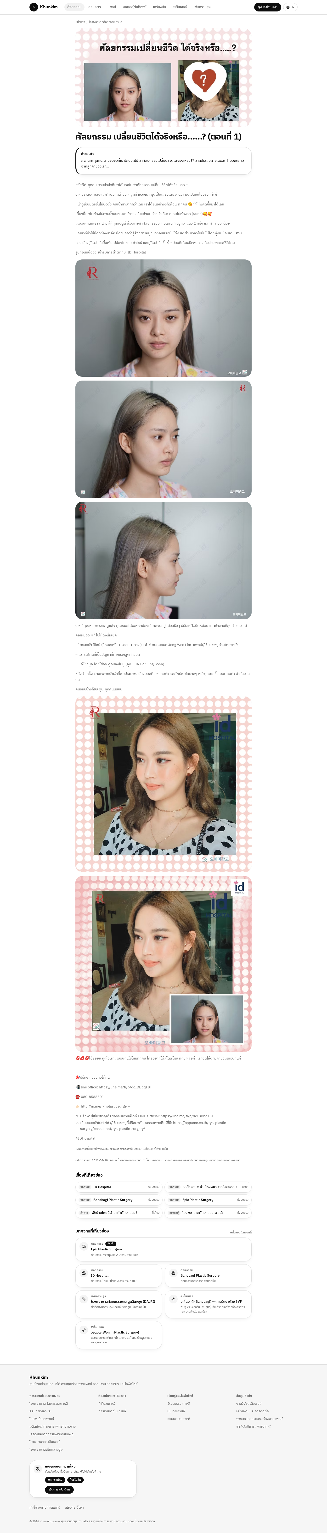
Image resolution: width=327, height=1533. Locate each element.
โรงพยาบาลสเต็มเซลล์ (44, 1442)
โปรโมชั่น (75, 1480)
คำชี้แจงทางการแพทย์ (44, 1507)
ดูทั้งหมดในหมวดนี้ (241, 1233)
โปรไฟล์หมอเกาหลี (41, 1419)
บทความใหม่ (55, 1480)
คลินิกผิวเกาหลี (40, 1411)
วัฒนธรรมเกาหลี (178, 1403)
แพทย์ (111, 7)
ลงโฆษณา (270, 7)
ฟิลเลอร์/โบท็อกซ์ (134, 7)
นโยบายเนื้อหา (74, 1507)
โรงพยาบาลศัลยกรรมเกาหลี (105, 22)
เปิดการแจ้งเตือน (59, 1489)
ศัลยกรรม (74, 7)
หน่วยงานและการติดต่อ (252, 1411)
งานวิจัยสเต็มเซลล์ (248, 1403)
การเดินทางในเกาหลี (112, 1411)
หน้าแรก (80, 22)
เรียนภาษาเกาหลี (178, 1419)
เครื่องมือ (159, 7)
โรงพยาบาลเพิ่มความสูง (46, 1449)
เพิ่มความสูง (202, 7)
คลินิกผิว (94, 7)
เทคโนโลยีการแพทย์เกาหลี (253, 1426)
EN (292, 7)
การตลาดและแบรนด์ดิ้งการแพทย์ (259, 1419)
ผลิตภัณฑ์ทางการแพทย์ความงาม (52, 1426)
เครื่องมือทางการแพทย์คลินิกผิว (51, 1434)
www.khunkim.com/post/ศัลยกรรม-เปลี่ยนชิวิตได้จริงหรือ (132, 1149)
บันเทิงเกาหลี (176, 1411)
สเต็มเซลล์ (180, 7)
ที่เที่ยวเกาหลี (107, 1403)
